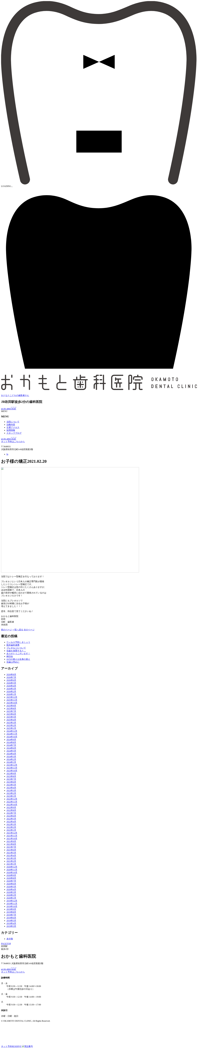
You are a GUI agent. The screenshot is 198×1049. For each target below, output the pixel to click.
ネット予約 (11, 1046)
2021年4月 (11, 855)
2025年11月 (11, 700)
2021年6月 (11, 850)
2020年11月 (11, 870)
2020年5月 (11, 887)
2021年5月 (11, 853)
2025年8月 (11, 708)
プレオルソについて (16, 648)
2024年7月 (11, 745)
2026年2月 (11, 691)
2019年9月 (11, 909)
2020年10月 (11, 872)
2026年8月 (11, 674)
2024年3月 (11, 756)
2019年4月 (11, 923)
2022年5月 (11, 819)
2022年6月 (11, 816)
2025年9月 (11, 705)
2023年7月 (11, 779)
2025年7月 (11, 711)
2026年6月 (11, 680)
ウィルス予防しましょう (18, 642)
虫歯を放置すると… (16, 651)
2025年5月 (11, 717)
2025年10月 (11, 703)
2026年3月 (11, 689)
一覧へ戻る (17, 630)
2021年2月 (11, 861)
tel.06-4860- (8, 409)
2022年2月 (11, 827)
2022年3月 (11, 824)
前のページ (6, 630)
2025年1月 (11, 728)
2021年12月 (11, 833)
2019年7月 (11, 915)
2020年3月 (11, 892)
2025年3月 (11, 722)
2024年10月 (11, 737)
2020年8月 (11, 878)
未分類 (9, 939)
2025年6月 (11, 714)
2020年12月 (11, 867)
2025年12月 (11, 697)
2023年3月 (11, 790)
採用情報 (10, 430)
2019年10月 (11, 906)
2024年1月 (11, 762)
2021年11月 (11, 836)
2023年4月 (11, 788)
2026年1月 (11, 694)
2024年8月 (11, 742)
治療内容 (10, 424)
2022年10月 (11, 804)
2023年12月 (11, 765)
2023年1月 (11, 796)
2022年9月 (11, 807)
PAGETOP (6, 943)
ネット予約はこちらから (13, 441)
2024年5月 (11, 751)
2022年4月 (11, 821)
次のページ (29, 630)
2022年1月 (11, 830)
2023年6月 (11, 782)
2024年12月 (11, 731)
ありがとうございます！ (18, 653)
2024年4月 (11, 754)
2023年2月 (11, 793)
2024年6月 (11, 748)
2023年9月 (11, 773)
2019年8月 (11, 912)
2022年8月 (11, 810)
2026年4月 (11, 686)
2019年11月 (11, 903)
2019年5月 (11, 920)
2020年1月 (11, 898)
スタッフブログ (14, 433)
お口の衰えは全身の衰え (18, 659)
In (7, 454)
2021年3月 (11, 858)
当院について (12, 422)
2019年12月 (11, 901)
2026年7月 (11, 677)
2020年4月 (11, 889)
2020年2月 (11, 895)
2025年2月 (11, 725)
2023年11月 (11, 768)
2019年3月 (11, 926)
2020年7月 (11, 881)
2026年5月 (11, 683)
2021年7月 (11, 847)
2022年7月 (11, 813)
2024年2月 (11, 759)
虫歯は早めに (12, 662)
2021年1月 (11, 864)
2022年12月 (11, 799)
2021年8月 (11, 844)
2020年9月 (11, 875)
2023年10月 (11, 771)
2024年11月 (11, 734)
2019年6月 (11, 918)
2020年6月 (11, 884)
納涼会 (9, 656)
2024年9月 (11, 739)
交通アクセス (12, 427)
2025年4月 (11, 720)
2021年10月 (11, 838)
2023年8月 (11, 776)
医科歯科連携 (12, 645)
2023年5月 (11, 785)
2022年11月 (11, 802)
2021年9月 (11, 841)
